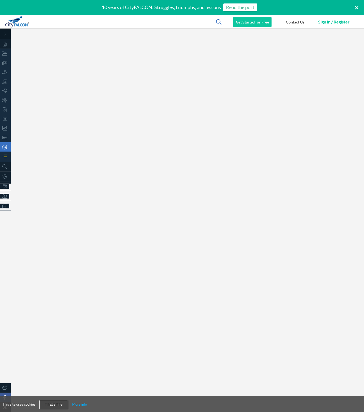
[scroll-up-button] (355, 392)
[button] (295, 22)
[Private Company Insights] (5, 147)
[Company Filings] (5, 109)
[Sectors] (5, 81)
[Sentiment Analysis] (5, 100)
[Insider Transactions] (5, 128)
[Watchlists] (5, 156)
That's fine (54, 404)
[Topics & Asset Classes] (5, 72)
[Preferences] (5, 176)
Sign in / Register (334, 21)
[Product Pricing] (5, 196)
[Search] (5, 166)
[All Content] (5, 44)
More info (79, 404)
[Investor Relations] (5, 119)
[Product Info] (5, 186)
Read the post (240, 7)
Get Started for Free (252, 22)
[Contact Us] (5, 388)
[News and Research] (5, 63)
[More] (5, 206)
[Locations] (5, 91)
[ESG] (5, 137)
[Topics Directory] (5, 53)
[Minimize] (5, 34)
